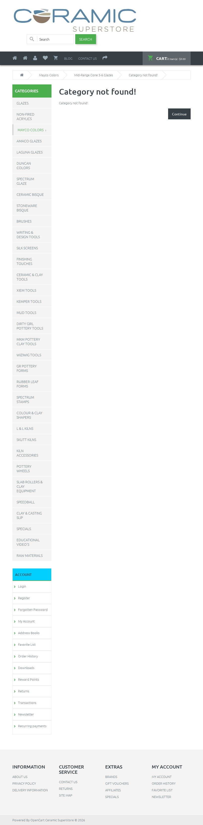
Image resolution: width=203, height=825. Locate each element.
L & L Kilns (25, 428)
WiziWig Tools (29, 354)
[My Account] (35, 58)
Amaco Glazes (29, 140)
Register (24, 597)
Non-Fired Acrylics (25, 116)
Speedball (26, 501)
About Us (19, 776)
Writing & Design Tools (28, 234)
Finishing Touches (24, 261)
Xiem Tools (26, 290)
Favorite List (27, 644)
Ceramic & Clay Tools (30, 277)
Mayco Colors (49, 75)
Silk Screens (27, 247)
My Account (26, 621)
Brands (111, 776)
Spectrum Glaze (25, 181)
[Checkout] (104, 58)
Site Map (65, 795)
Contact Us (87, 58)
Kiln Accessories (27, 453)
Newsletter (26, 714)
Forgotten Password (33, 609)
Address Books (29, 632)
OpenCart (37, 820)
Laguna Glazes (30, 152)
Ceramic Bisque (30, 194)
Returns (23, 691)
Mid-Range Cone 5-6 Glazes (93, 75)
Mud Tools (26, 312)
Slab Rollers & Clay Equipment (30, 486)
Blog (68, 58)
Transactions (27, 702)
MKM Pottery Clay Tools (28, 341)
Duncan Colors (24, 165)
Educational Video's (28, 542)
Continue (179, 114)
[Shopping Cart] (55, 58)
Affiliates (113, 790)
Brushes (24, 221)
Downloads (26, 667)
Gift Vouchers (117, 783)
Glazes (22, 103)
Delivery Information (30, 790)
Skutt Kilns (26, 439)
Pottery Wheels (24, 468)
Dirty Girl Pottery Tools (30, 326)
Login (22, 586)
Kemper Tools (29, 301)
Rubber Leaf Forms (27, 383)
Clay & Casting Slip (29, 515)
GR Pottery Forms (27, 368)
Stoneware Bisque (27, 207)
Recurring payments (32, 725)
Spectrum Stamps (25, 399)
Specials (24, 528)
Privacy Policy (24, 783)
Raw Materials (30, 555)
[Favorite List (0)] (45, 58)
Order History (28, 656)
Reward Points (28, 679)
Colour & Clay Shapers (29, 415)
